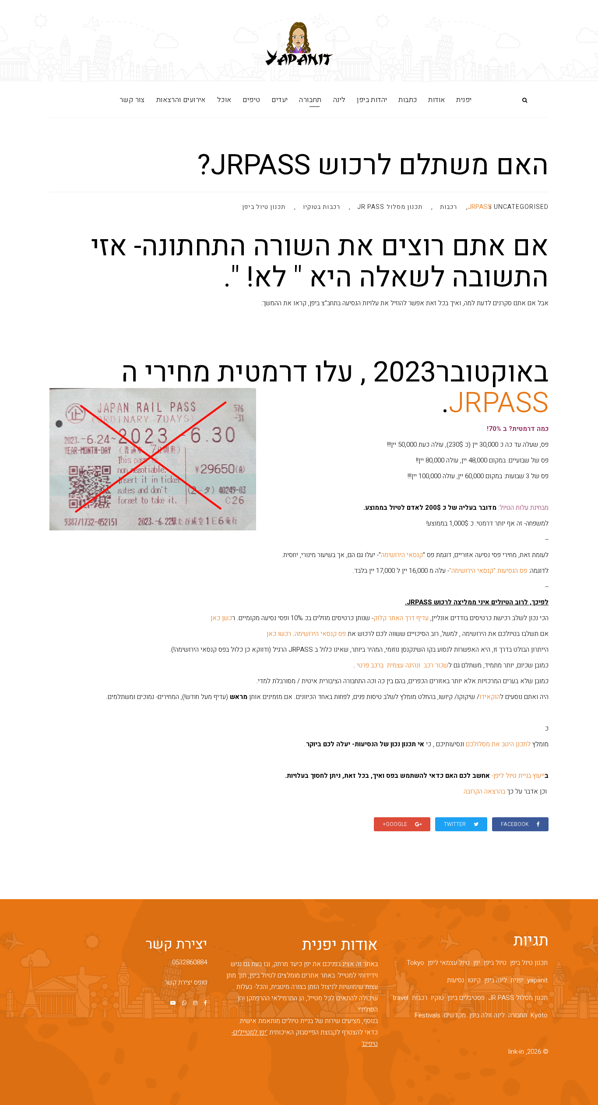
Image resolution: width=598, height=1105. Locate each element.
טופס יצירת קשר (186, 982)
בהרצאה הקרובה (484, 791)
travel (400, 998)
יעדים (279, 100)
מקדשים (455, 1015)
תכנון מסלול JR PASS (390, 207)
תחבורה (310, 100)
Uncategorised (521, 207)
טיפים (251, 100)
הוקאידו (489, 697)
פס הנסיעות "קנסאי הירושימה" (488, 570)
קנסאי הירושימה (402, 555)
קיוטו (474, 980)
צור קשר (132, 100)
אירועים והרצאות (181, 100)
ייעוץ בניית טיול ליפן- (518, 775)
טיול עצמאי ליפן (449, 962)
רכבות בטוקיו (321, 207)
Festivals (427, 1015)
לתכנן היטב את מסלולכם (498, 744)
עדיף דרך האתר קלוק (401, 618)
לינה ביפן (495, 980)
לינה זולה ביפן (487, 1015)
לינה (339, 100)
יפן (476, 962)
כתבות (407, 100)
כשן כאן (221, 618)
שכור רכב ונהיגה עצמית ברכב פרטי (401, 665)
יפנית (463, 100)
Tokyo (415, 962)
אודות (436, 100)
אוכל (224, 100)
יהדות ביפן (372, 100)
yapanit (537, 980)
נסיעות (455, 980)
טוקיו (437, 998)
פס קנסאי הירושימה (320, 634)
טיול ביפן (495, 962)
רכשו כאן (279, 634)
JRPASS (480, 207)
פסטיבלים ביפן (466, 998)
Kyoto (539, 1015)
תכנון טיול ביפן (263, 207)
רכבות (448, 207)
